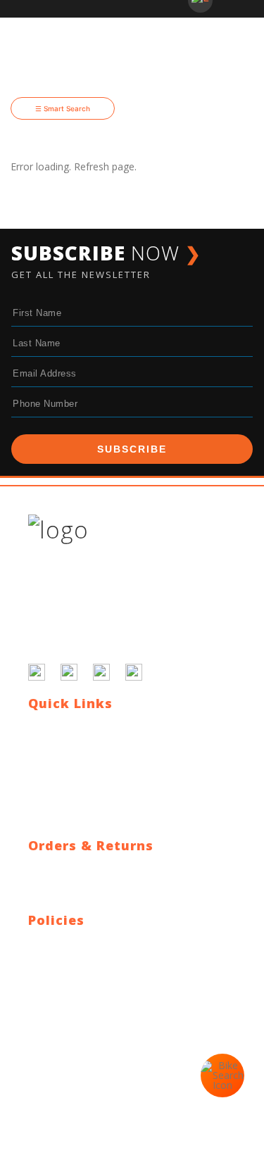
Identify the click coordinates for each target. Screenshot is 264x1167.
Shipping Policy (62, 869)
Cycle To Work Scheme (81, 794)
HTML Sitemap (62, 811)
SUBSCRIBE (132, 449)
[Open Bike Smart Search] (222, 1075)
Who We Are (56, 760)
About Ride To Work (74, 777)
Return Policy (58, 885)
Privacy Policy (59, 943)
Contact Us (53, 726)
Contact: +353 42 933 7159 (89, 1028)
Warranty (49, 902)
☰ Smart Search (62, 108)
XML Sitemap (58, 828)
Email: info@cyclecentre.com (93, 1011)
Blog (38, 743)
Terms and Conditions (78, 960)
